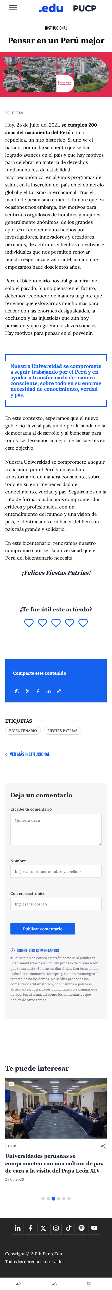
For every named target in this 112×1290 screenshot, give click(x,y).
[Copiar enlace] (59, 691)
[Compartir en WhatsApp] (17, 691)
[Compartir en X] (27, 691)
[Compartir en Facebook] (38, 691)
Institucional (56, 28)
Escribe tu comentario (31, 809)
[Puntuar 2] (42, 623)
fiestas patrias (62, 730)
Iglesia (12, 1146)
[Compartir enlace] (104, 1146)
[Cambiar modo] (89, 1284)
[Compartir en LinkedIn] (48, 691)
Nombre (18, 860)
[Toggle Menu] (13, 7)
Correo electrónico (28, 893)
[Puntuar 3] (56, 623)
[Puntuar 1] (29, 623)
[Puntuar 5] (83, 623)
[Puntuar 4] (69, 623)
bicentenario (23, 730)
